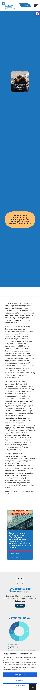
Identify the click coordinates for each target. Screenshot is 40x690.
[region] (20, 670)
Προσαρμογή (20, 680)
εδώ (13, 494)
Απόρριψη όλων (20, 685)
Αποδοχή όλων (20, 675)
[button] (37, 13)
